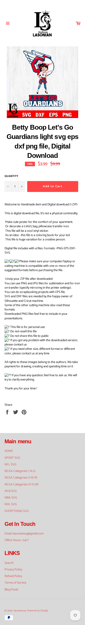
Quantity (11, 176)
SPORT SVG (12, 458)
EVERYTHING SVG (17, 511)
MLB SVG (11, 491)
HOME (9, 451)
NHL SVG (11, 504)
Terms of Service (15, 582)
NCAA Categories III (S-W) (22, 484)
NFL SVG (10, 464)
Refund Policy (13, 576)
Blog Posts (11, 589)
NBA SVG (11, 497)
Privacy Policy (13, 569)
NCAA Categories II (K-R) (21, 477)
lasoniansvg (20, 611)
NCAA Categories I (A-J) (20, 471)
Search (9, 563)
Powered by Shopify (37, 611)
